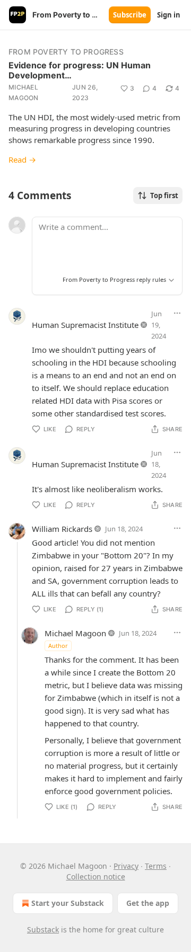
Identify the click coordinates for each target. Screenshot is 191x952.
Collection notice (95, 876)
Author (58, 646)
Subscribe (129, 15)
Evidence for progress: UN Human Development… (79, 70)
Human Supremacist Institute (85, 324)
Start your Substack (67, 903)
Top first (164, 195)
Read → (22, 159)
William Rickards (62, 528)
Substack (43, 929)
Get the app (147, 903)
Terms (156, 866)
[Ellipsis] (177, 313)
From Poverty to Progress (66, 51)
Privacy (126, 866)
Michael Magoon (23, 92)
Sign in (168, 15)
